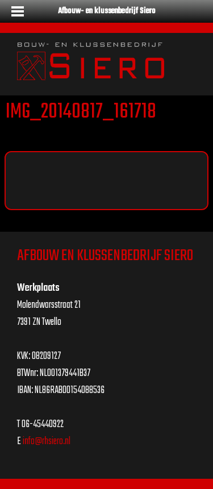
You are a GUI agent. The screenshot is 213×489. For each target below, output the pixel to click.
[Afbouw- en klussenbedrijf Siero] (90, 61)
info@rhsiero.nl (46, 441)
